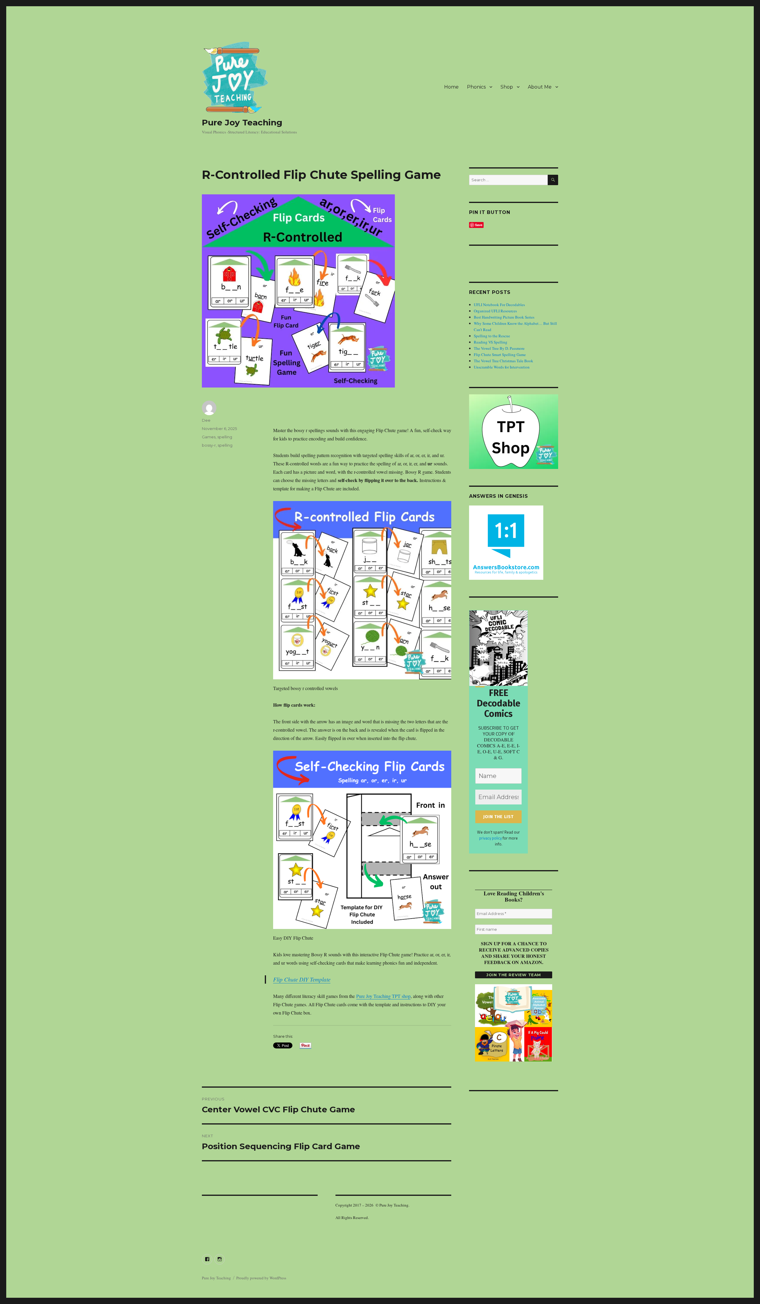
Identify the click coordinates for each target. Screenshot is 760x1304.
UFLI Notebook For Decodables (499, 304)
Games (209, 436)
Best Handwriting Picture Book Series (504, 317)
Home (451, 87)
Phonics (476, 87)
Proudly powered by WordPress (261, 1278)
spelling (224, 436)
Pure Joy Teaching (242, 122)
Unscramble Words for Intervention (502, 367)
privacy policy (490, 838)
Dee (206, 420)
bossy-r (209, 445)
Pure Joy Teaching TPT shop (383, 996)
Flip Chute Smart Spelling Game (500, 354)
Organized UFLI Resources (495, 311)
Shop (507, 87)
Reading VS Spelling (490, 342)
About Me (540, 87)
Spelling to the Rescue (492, 335)
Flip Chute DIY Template (301, 979)
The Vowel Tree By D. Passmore (499, 348)
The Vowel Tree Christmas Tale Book (503, 360)
